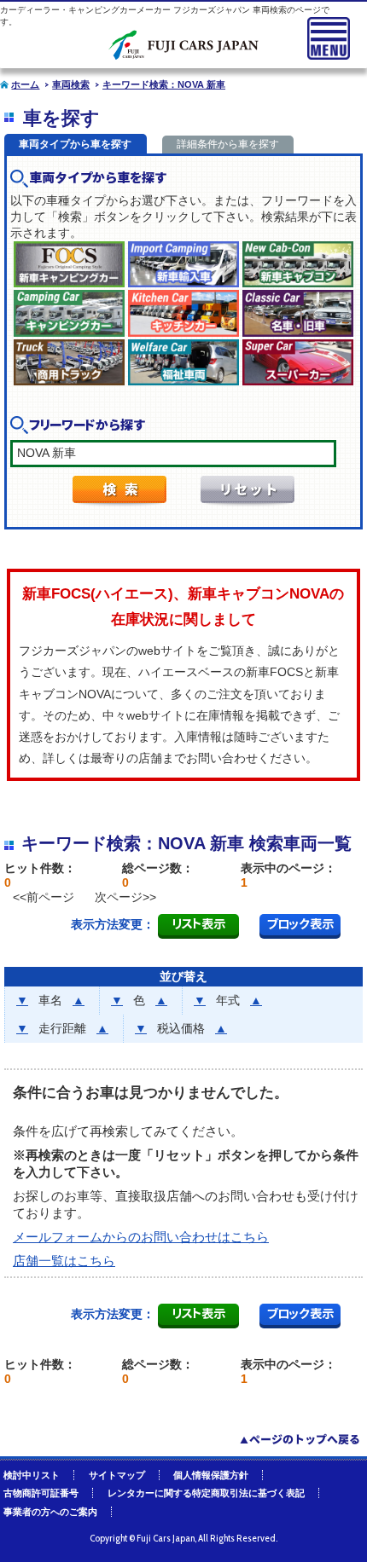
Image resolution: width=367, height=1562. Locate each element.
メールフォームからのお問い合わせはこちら (141, 1236)
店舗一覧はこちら (64, 1260)
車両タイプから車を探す (75, 144)
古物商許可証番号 (41, 1493)
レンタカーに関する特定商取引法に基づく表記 (206, 1493)
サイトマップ (117, 1475)
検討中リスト (31, 1475)
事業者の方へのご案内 (50, 1512)
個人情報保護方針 (210, 1475)
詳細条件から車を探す (228, 144)
